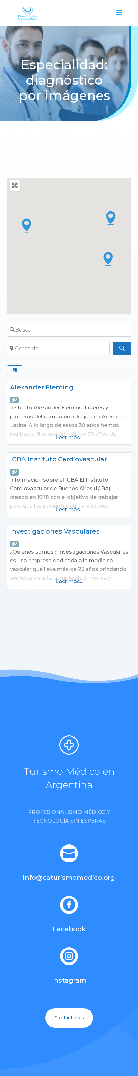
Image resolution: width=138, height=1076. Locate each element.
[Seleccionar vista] (14, 370)
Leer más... (69, 437)
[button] (27, 225)
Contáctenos (69, 1017)
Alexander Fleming (41, 387)
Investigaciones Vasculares (55, 531)
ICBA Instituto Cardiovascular (58, 459)
